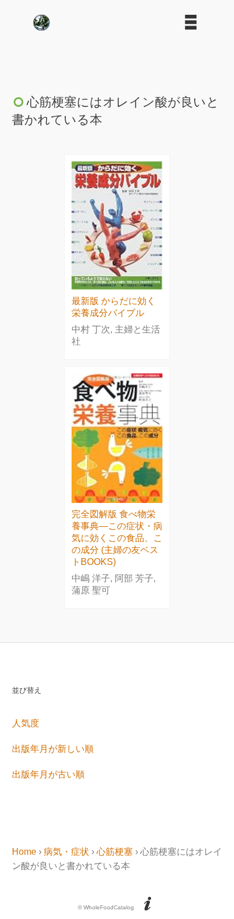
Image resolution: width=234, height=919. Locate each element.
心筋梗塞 (115, 851)
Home (24, 851)
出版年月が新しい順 (53, 749)
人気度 (25, 723)
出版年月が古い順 (48, 774)
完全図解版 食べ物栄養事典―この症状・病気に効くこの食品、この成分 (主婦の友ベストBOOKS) (117, 538)
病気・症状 (66, 851)
